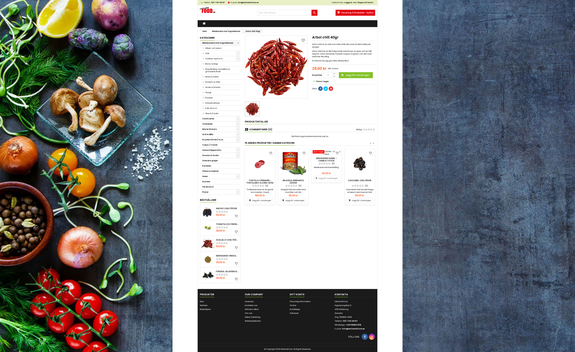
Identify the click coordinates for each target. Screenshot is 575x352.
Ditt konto (297, 294)
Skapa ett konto (365, 2)
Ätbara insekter (210, 171)
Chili (207, 53)
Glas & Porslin (211, 113)
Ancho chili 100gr (226, 208)
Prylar (205, 192)
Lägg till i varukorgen (355, 75)
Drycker (209, 97)
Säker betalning (252, 317)
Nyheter (204, 305)
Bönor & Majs (211, 63)
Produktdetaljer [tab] (256, 121)
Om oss (248, 313)
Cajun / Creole (209, 144)
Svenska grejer (210, 160)
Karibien (206, 165)
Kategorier (207, 38)
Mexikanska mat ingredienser (217, 42)
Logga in (348, 2)
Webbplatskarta (253, 321)
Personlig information (300, 301)
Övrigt (208, 92)
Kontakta (341, 294)
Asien (205, 176)
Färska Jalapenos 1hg (227, 271)
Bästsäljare (208, 200)
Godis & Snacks (212, 87)
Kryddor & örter (212, 82)
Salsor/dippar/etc (211, 150)
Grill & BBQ (207, 134)
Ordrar (293, 305)
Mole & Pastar (212, 76)
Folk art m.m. (211, 108)
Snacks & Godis (210, 155)
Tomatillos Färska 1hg (227, 224)
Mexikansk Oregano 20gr (227, 256)
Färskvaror (208, 186)
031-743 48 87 (218, 2)
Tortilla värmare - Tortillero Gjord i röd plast (260, 183)
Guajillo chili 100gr (227, 240)
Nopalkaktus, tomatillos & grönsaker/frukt (217, 70)
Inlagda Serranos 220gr (293, 181)
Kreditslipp (295, 309)
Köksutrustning (212, 103)
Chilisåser (207, 123)
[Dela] (320, 88)
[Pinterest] (331, 88)
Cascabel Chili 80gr (359, 180)
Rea (202, 301)
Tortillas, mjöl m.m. (214, 58)
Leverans (249, 301)
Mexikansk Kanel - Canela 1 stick (326, 159)
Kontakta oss (251, 305)
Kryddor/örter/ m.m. (213, 139)
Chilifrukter (208, 118)
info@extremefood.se (248, 2)
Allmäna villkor (252, 309)
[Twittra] (325, 88)
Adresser (294, 313)
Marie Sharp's (209, 129)
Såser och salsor (213, 48)
